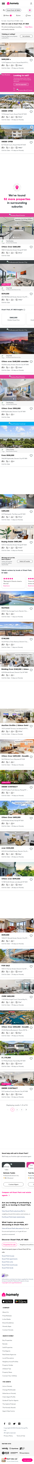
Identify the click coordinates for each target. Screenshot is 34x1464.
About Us (5, 1312)
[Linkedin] (19, 1424)
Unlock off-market (25, 561)
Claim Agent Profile (8, 1397)
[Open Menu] (3, 3)
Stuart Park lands (7, 1268)
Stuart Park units (7, 1262)
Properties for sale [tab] (9, 1244)
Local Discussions (8, 1358)
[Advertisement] (17, 167)
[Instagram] (9, 1424)
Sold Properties (7, 1347)
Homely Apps (6, 1326)
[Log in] (31, 3)
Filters (8, 15)
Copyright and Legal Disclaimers (12, 1283)
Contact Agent (13, 1184)
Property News (7, 1372)
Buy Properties (7, 1340)
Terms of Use (21, 1436)
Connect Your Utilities (9, 1376)
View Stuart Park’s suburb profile (12, 1211)
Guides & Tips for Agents (10, 1400)
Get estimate (26, 36)
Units (21, 21)
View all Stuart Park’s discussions (12, 1228)
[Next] (26, 1109)
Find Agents (6, 1351)
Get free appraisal (21, 84)
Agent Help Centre (8, 1411)
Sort (19, 15)
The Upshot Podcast (9, 1404)
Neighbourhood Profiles (10, 1361)
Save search (27, 1460)
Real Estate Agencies (9, 1354)
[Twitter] (14, 1424)
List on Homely (7, 1386)
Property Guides (7, 1365)
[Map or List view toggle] (30, 10)
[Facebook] (4, 1424)
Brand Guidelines (8, 1323)
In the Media (6, 1319)
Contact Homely (7, 1330)
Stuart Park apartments (9, 1259)
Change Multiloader (9, 1390)
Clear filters (28, 27)
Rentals (4, 1344)
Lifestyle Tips (6, 1369)
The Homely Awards (8, 1407)
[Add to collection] (31, 60)
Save (29, 15)
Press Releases (7, 1316)
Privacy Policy (8, 1436)
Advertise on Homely (9, 1393)
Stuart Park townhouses (9, 1265)
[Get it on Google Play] (21, 1301)
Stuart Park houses (8, 1256)
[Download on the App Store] (8, 1301)
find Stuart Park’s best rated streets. (13, 1217)
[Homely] (17, 1295)
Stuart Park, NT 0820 (13, 21)
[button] (17, 10)
